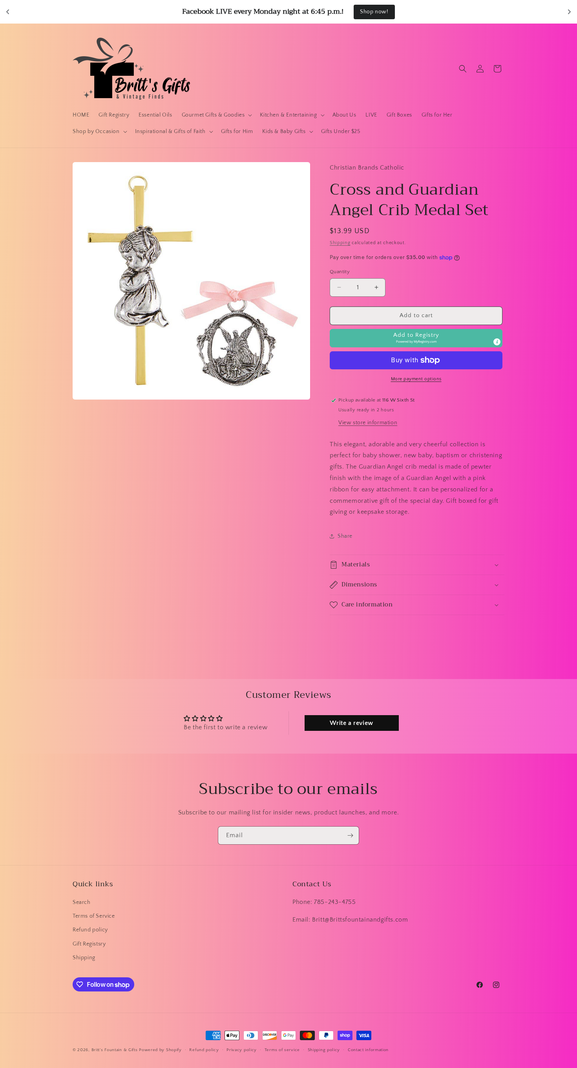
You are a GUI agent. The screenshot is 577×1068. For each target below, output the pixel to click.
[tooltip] (496, 341)
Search (82, 902)
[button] (216, 115)
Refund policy (90, 930)
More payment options (416, 379)
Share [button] (345, 536)
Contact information (368, 1050)
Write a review (351, 723)
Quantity (340, 271)
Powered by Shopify (160, 1050)
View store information (367, 423)
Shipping (340, 242)
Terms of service (282, 1050)
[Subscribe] (350, 835)
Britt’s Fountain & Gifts (114, 1050)
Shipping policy (324, 1050)
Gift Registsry (89, 944)
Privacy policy (241, 1050)
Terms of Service (94, 916)
